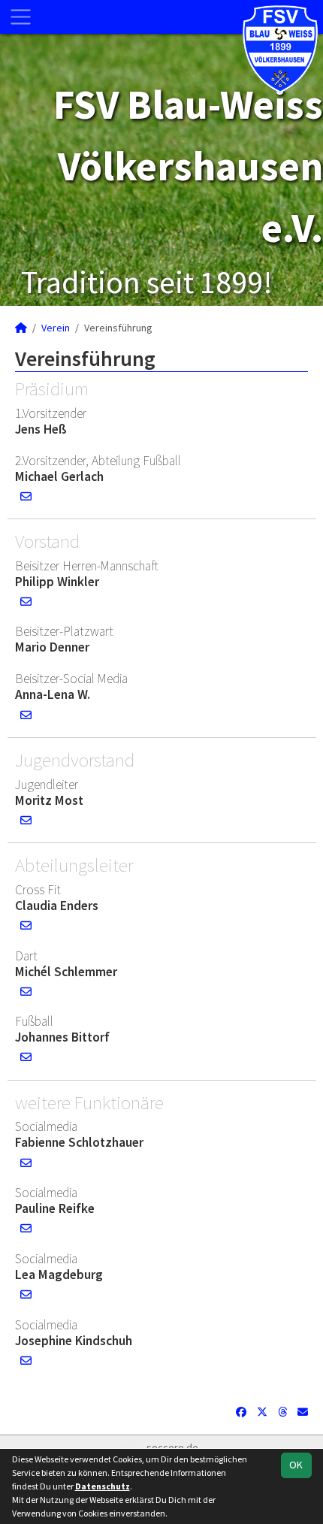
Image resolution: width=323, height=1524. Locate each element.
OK (296, 1464)
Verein (55, 327)
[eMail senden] (26, 496)
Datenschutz (102, 1486)
